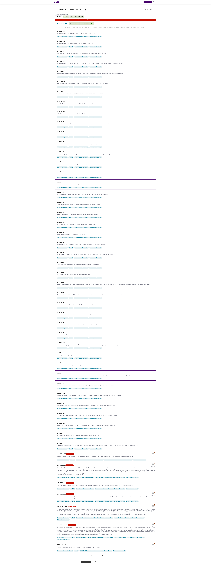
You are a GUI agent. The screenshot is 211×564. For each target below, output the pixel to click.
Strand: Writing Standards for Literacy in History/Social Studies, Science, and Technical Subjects (94, 517)
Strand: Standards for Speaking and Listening (84, 477)
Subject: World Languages (62, 36)
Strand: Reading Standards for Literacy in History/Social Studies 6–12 (89, 459)
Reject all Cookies (95, 561)
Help (155, 2)
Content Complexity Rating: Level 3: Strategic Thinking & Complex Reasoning (110, 477)
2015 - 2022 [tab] (58, 16)
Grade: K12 (71, 36)
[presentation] (66, 17)
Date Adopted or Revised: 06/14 (119, 550)
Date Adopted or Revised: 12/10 (95, 36)
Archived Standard (70, 454)
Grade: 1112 (73, 459)
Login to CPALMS (147, 2)
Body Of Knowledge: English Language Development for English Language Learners (96, 550)
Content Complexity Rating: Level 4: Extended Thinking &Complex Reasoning (129, 517)
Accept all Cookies (86, 561)
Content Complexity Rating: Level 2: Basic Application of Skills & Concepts (118, 459)
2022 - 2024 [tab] (66, 16)
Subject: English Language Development (65, 550)
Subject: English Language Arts (63, 459)
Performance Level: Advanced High (81, 36)
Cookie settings (76, 561)
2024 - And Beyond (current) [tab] (77, 16)
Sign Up (141, 2)
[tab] (62, 23)
